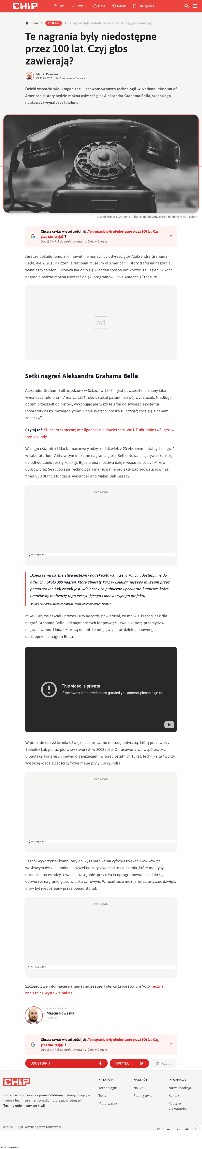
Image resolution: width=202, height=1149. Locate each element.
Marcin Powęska (47, 74)
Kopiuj (166, 1063)
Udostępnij (40, 1063)
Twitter (122, 1063)
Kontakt (174, 1096)
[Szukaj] (186, 6)
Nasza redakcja (180, 1088)
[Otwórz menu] (195, 6)
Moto (101, 6)
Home (34, 23)
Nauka (121, 6)
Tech (61, 6)
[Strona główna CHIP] (25, 6)
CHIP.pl (18, 1127)
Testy (79, 6)
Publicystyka (146, 6)
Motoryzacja (107, 1103)
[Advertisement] (101, 523)
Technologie (107, 1088)
